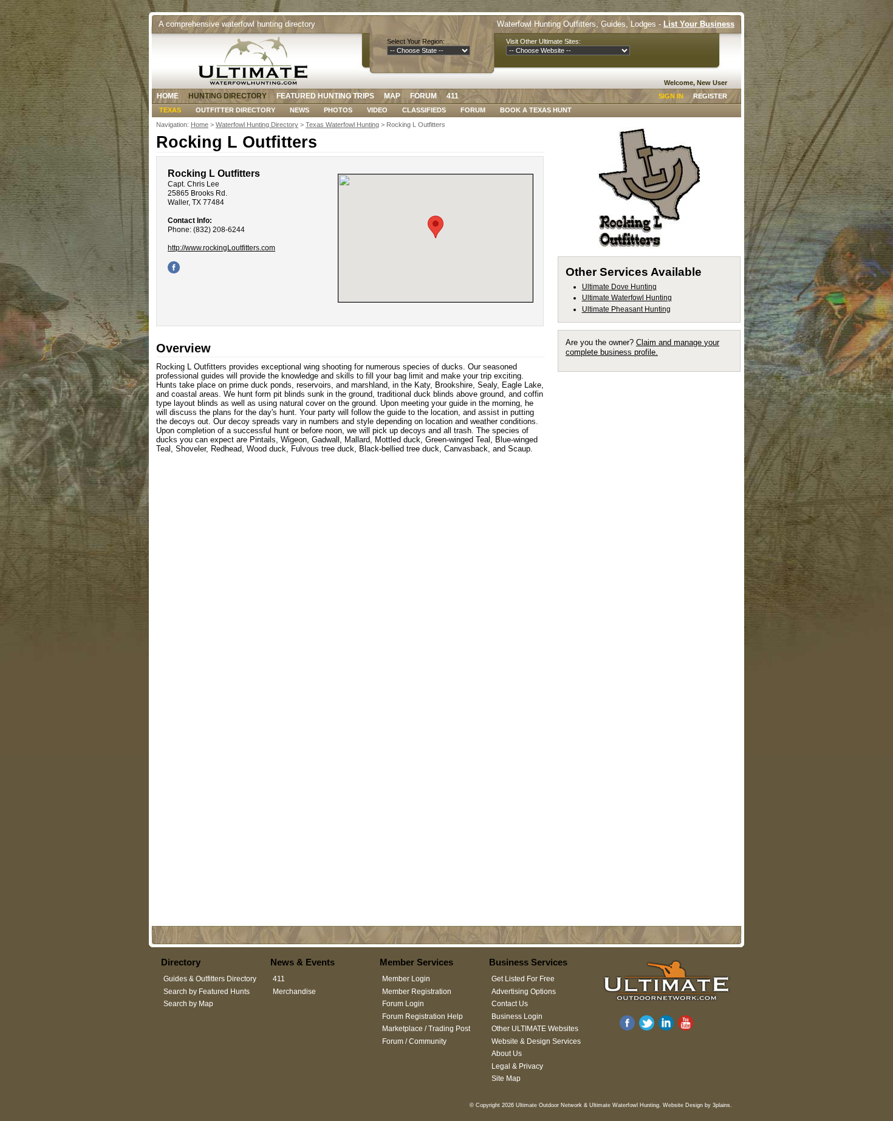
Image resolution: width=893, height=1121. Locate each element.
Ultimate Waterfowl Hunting (627, 297)
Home (168, 96)
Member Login (406, 979)
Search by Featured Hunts (206, 991)
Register (710, 96)
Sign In (671, 96)
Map (392, 96)
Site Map (506, 1078)
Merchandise (294, 991)
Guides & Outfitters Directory (209, 979)
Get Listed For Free (523, 979)
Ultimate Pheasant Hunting (626, 309)
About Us (506, 1053)
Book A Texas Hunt (536, 110)
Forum (423, 96)
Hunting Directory (227, 96)
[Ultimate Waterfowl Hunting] (256, 60)
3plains (721, 1105)
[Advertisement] (654, 561)
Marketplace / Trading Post (426, 1028)
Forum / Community (414, 1041)
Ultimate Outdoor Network (549, 1105)
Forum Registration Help (422, 1016)
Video (377, 110)
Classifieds (424, 110)
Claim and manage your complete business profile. (642, 347)
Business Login (516, 1016)
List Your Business (698, 24)
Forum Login (403, 1003)
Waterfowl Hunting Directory (257, 124)
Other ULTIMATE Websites (534, 1028)
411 (452, 96)
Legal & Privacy (517, 1066)
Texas (170, 110)
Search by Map (188, 1003)
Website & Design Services (536, 1041)
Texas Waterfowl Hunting (342, 124)
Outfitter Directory (235, 110)
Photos (338, 110)
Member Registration (416, 991)
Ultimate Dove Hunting (619, 287)
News (299, 110)
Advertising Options (523, 991)
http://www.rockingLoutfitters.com (221, 248)
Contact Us (509, 1003)
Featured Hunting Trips (325, 96)
